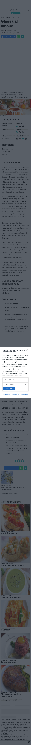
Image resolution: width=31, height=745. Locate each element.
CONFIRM (9, 388)
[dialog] (15, 372)
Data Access (15, 394)
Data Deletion (6, 394)
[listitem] (15, 380)
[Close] (27, 350)
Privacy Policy (24, 394)
